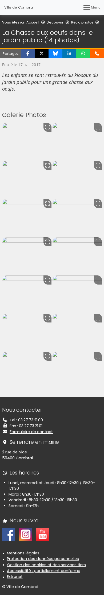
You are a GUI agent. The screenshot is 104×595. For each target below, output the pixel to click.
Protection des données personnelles (43, 558)
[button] (28, 53)
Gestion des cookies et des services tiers (46, 564)
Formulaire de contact (31, 431)
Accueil (32, 22)
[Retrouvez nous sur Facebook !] (8, 534)
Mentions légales (23, 553)
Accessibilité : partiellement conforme (43, 570)
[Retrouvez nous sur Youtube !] (42, 534)
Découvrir (55, 22)
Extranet (15, 576)
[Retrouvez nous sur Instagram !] (25, 534)
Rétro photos (82, 22)
